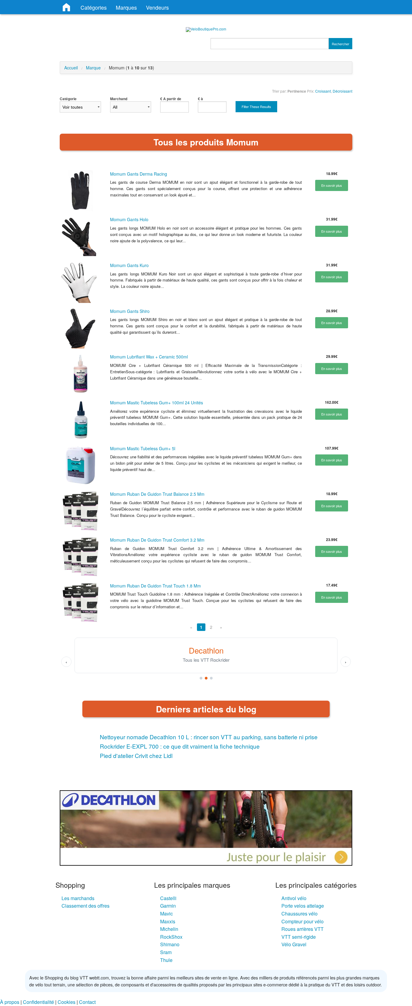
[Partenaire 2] (206, 678)
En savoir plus (331, 185)
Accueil (71, 68)
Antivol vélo (293, 898)
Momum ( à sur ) (131, 68)
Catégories (94, 7)
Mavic (166, 913)
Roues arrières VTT (302, 928)
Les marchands (78, 898)
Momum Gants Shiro (130, 311)
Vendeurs (157, 7)
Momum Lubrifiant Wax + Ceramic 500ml (149, 357)
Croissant (323, 91)
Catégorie (68, 98)
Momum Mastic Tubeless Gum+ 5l (142, 448)
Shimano (169, 944)
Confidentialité (38, 1001)
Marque (93, 68)
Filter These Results (256, 106)
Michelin (169, 928)
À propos (9, 1001)
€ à (200, 98)
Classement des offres (85, 905)
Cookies (66, 1001)
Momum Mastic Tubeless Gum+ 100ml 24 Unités (156, 403)
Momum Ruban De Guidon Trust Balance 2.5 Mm (157, 494)
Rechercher (340, 43)
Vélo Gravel (293, 944)
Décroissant (342, 91)
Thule (166, 960)
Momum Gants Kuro (129, 265)
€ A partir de (170, 98)
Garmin (168, 905)
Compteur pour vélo (302, 921)
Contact (87, 1001)
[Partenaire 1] (201, 678)
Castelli (168, 898)
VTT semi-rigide (298, 936)
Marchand (118, 98)
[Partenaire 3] (211, 678)
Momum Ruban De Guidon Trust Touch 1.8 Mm (155, 586)
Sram (166, 952)
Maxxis (167, 921)
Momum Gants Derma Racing (138, 174)
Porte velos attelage (302, 905)
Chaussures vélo (299, 913)
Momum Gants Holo (129, 219)
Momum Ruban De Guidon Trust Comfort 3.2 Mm (157, 540)
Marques (126, 7)
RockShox (171, 936)
